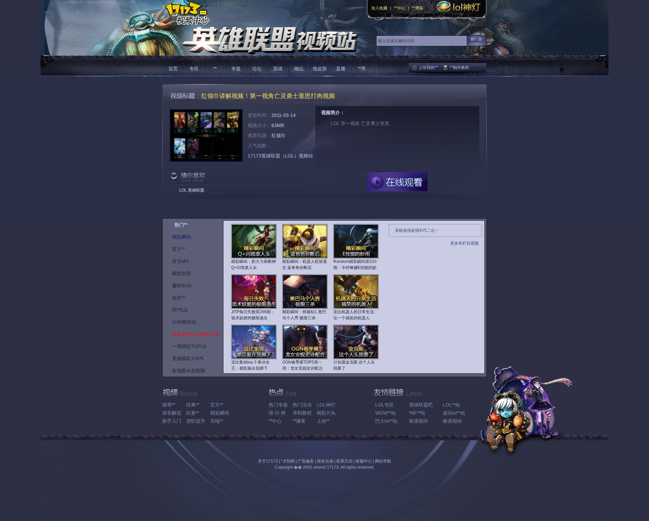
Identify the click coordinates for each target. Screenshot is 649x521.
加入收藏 (379, 8)
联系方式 (344, 461)
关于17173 (268, 461)
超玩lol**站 (454, 413)
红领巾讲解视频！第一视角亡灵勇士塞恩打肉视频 (268, 96)
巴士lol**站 (386, 421)
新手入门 (171, 421)
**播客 (299, 421)
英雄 (278, 68)
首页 (173, 68)
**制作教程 (459, 67)
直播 (340, 68)
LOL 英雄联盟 (191, 190)
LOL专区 (384, 404)
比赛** (192, 413)
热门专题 (278, 404)
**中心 (399, 8)
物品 (299, 68)
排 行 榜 (277, 413)
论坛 (257, 68)
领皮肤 (320, 68)
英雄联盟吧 (421, 404)
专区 (194, 68)
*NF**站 (417, 413)
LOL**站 (451, 404)
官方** (216, 404)
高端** (216, 421)
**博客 (417, 8)
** (215, 68)
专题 (236, 68)
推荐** (168, 404)
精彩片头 (326, 413)
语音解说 (171, 413)
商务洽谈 (325, 461)
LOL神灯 (326, 404)
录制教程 (302, 413)
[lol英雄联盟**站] (259, 40)
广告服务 (306, 461)
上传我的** (428, 67)
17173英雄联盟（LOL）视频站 (280, 155)
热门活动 (302, 404)
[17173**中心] (185, 12)
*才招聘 (288, 461)
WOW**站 (385, 413)
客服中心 (364, 461)
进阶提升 (195, 421)
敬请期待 (418, 421)
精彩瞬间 (219, 413)
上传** (323, 421)
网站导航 (383, 461)
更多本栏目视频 (464, 243)
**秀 (362, 68)
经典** (192, 404)
